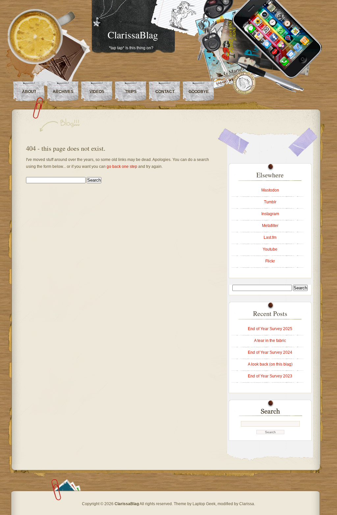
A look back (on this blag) (270, 364)
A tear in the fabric (270, 340)
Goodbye (199, 91)
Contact (164, 91)
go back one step (122, 166)
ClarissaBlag (133, 34)
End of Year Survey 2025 (270, 328)
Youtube (270, 249)
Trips (131, 91)
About (29, 91)
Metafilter (270, 225)
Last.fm (270, 237)
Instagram (270, 214)
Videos (97, 91)
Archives (63, 91)
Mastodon (270, 190)
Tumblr (270, 202)
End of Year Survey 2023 (270, 376)
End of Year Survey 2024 (270, 352)
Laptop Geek (204, 504)
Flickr (270, 261)
